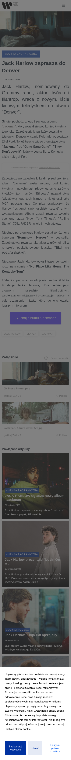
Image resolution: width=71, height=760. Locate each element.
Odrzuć (34, 748)
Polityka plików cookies (55, 748)
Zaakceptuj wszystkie (15, 748)
